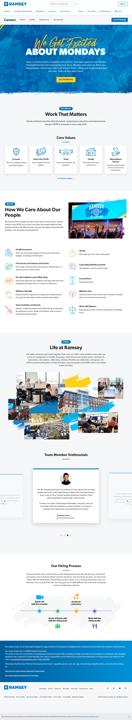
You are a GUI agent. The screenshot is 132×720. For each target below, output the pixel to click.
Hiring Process (44, 20)
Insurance (52, 11)
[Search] (77, 4)
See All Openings (119, 20)
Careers (50, 689)
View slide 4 (71, 535)
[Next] (127, 501)
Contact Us (57, 689)
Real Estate (40, 11)
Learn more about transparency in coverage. (22, 676)
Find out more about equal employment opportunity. (25, 671)
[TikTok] (114, 688)
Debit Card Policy (9, 697)
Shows (81, 11)
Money (7, 11)
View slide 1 (61, 535)
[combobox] (64, 4)
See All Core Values (65, 178)
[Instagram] (126, 688)
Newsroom (74, 689)
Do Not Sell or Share (46, 697)
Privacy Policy (86, 716)
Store (119, 11)
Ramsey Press (83, 689)
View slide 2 (64, 535)
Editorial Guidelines (78, 697)
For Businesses (105, 11)
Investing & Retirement (23, 11)
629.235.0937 (44, 660)
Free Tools (91, 11)
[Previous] (5, 501)
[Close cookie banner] (128, 716)
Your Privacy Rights (32, 697)
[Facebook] (108, 688)
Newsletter (66, 689)
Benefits (32, 20)
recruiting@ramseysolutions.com (23, 660)
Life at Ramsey (58, 20)
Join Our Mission (66, 80)
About (91, 689)
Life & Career (65, 11)
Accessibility (67, 697)
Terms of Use (95, 716)
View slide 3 (67, 535)
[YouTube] (120, 688)
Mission (22, 20)
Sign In (122, 4)
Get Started (42, 689)
